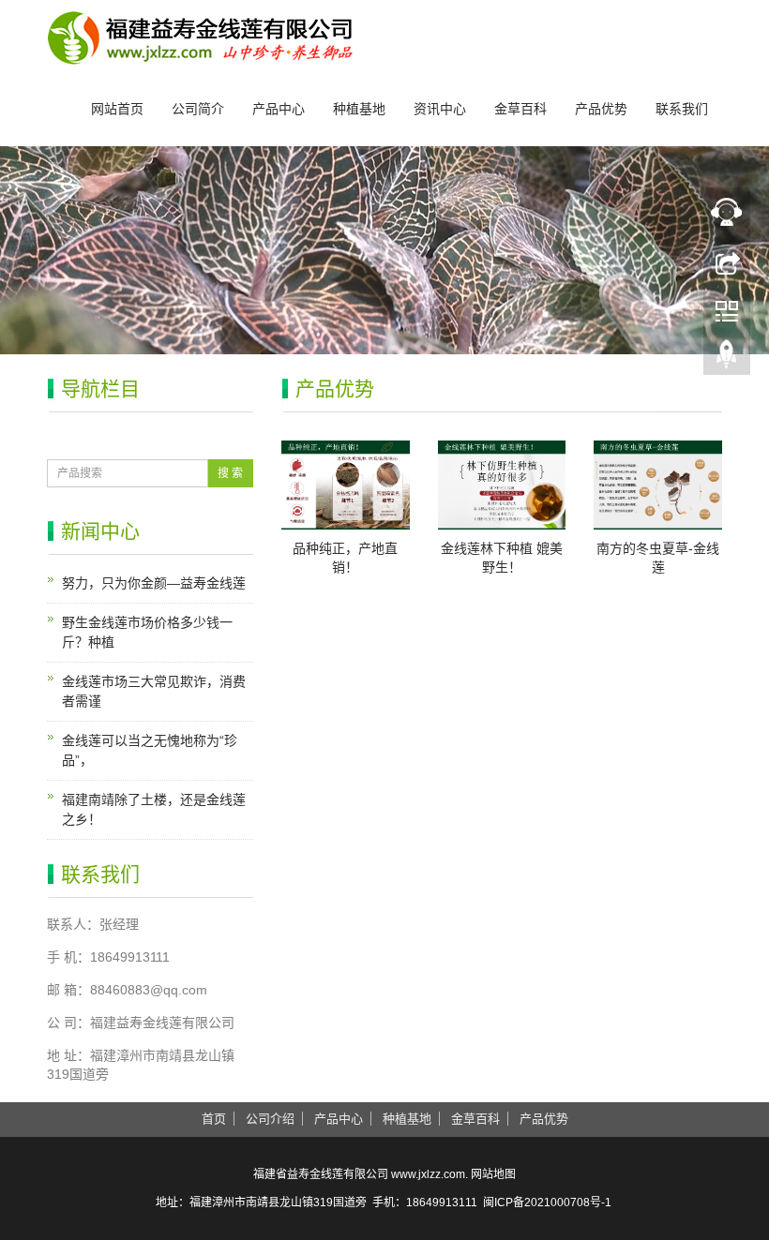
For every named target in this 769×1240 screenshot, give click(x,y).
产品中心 (278, 108)
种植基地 (359, 108)
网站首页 (117, 108)
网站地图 (493, 1174)
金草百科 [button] (475, 1119)
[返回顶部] (726, 359)
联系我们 (682, 108)
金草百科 (520, 108)
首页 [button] (214, 1119)
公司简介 (198, 108)
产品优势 (601, 108)
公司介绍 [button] (270, 1119)
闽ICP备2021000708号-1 (547, 1202)
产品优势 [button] (544, 1119)
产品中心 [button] (338, 1119)
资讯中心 (440, 108)
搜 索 (230, 473)
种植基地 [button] (407, 1119)
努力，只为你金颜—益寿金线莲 (154, 582)
